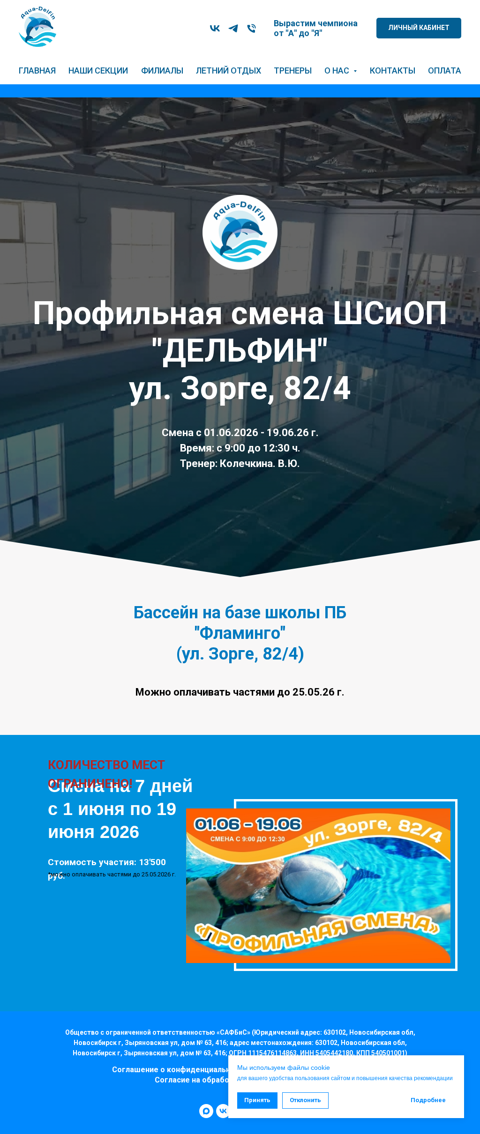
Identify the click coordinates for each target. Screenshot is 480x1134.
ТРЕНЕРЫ (293, 70)
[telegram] (233, 28)
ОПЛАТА (444, 70)
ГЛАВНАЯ (37, 70)
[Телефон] (251, 28)
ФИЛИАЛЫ (162, 70)
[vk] (215, 28)
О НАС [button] (337, 70)
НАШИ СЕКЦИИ (98, 70)
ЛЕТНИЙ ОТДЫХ (228, 70)
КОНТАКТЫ (392, 70)
